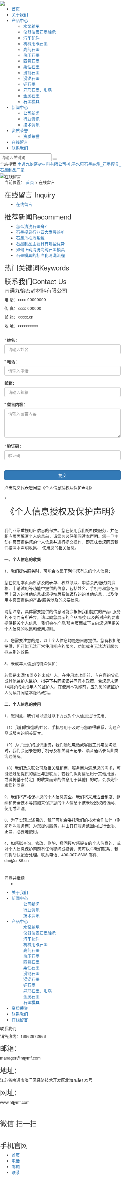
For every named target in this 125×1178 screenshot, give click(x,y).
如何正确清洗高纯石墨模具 (40, 249)
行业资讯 (31, 119)
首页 (16, 9)
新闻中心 (20, 107)
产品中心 (20, 20)
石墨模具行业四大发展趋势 (40, 232)
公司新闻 (31, 113)
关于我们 (20, 14)
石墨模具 (31, 101)
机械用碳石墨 (35, 43)
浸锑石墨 (31, 78)
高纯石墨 (31, 49)
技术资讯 (31, 124)
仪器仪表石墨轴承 (39, 32)
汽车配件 (31, 38)
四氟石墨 (31, 61)
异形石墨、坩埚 (37, 90)
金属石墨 (31, 95)
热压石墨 (31, 55)
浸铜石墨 (31, 72)
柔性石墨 (31, 66)
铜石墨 (29, 84)
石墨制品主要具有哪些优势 (40, 243)
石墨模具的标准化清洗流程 (40, 255)
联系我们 (20, 148)
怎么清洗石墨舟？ (32, 226)
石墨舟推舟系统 (30, 238)
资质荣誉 (20, 130)
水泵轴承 (31, 26)
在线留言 (20, 142)
